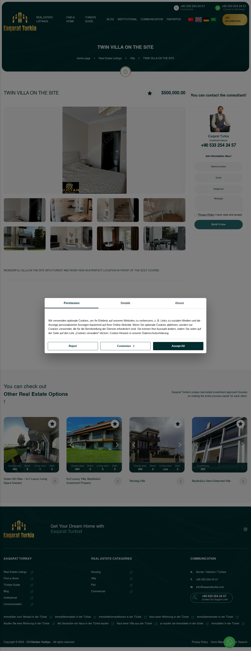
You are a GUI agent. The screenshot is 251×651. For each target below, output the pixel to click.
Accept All (178, 345)
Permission (72, 303)
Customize (124, 345)
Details (125, 303)
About (179, 303)
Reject (73, 345)
